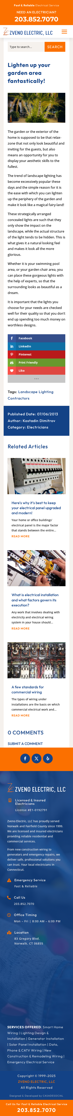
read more (21, 536)
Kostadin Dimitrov (39, 420)
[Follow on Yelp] (48, 758)
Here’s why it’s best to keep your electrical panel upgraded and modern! (36, 507)
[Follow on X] (36, 758)
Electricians (37, 427)
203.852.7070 (36, 19)
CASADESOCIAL (53, 1095)
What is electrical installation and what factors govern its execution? (35, 599)
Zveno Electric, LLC (36, 1082)
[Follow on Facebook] (25, 758)
